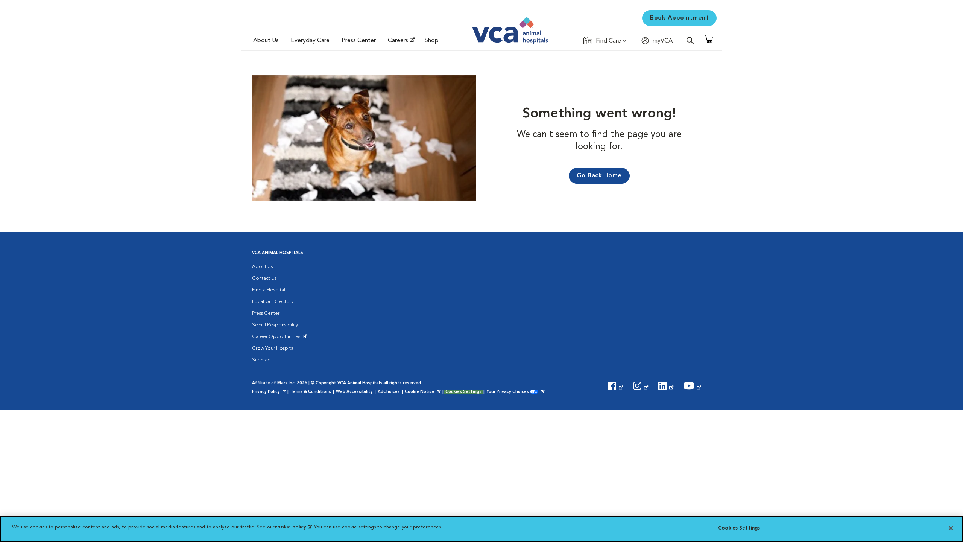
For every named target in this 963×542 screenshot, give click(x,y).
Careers (398, 41)
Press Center (359, 41)
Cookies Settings (463, 392)
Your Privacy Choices (509, 392)
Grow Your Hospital (273, 348)
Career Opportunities (277, 338)
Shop (432, 41)
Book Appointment (679, 18)
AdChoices (389, 392)
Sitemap (261, 360)
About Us (266, 41)
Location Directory (272, 301)
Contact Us (264, 278)
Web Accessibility (354, 392)
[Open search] (692, 40)
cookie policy (293, 527)
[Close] (951, 528)
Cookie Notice (423, 392)
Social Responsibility (275, 325)
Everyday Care (310, 41)
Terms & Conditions (310, 392)
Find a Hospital (268, 290)
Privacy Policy (269, 392)
